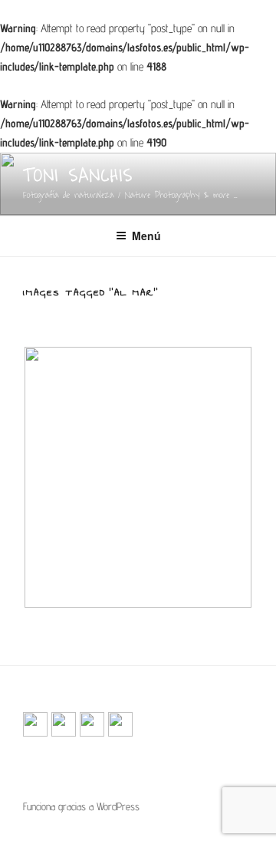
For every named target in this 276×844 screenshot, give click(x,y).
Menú (146, 235)
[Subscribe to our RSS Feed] (35, 724)
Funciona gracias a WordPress (81, 806)
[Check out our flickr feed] (120, 724)
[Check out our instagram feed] (92, 724)
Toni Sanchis (78, 175)
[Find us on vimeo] (63, 724)
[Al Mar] (138, 477)
